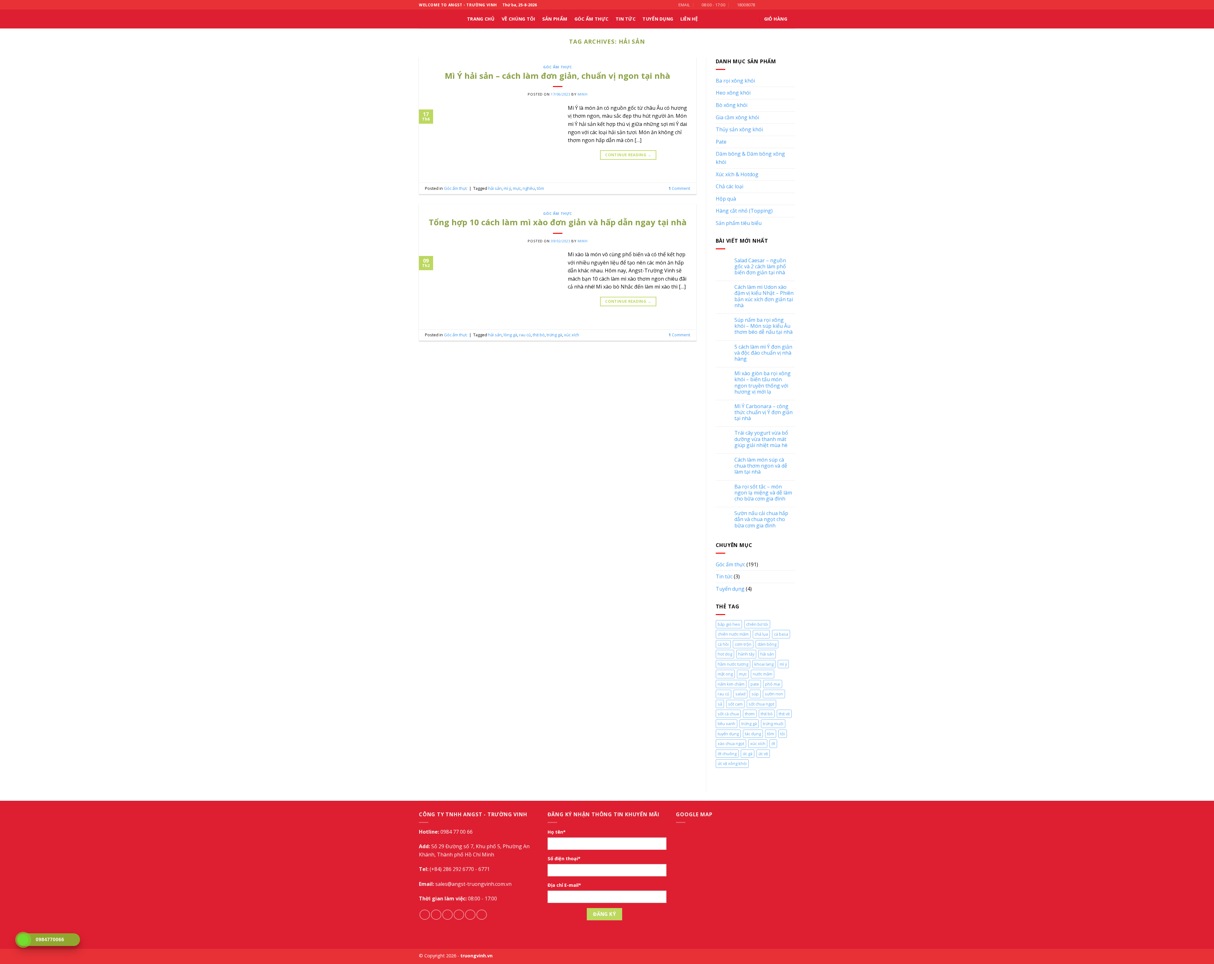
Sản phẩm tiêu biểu (739, 223)
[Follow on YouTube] (792, 5)
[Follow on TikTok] (774, 5)
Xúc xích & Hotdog (737, 174)
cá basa (781, 634)
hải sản (495, 188)
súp (755, 694)
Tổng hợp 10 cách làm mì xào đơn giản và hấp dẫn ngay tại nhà (558, 222)
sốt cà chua (728, 714)
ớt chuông (727, 753)
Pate (721, 141)
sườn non (774, 694)
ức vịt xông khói (732, 763)
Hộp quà (726, 198)
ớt (773, 743)
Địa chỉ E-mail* (564, 885)
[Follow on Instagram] (768, 5)
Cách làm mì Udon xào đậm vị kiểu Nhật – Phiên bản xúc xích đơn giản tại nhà (764, 296)
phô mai (772, 684)
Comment (679, 188)
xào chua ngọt (731, 743)
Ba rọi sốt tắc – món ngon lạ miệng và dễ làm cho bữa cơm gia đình (763, 493)
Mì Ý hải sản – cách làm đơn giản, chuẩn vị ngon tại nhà (557, 75)
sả (720, 704)
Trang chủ (481, 19)
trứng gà (554, 335)
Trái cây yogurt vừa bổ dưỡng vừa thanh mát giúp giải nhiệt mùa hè (761, 439)
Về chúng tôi (518, 19)
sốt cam (735, 704)
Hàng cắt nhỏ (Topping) (744, 210)
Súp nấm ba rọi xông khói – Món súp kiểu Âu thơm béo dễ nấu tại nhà (763, 326)
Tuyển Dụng (657, 19)
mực (517, 188)
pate (755, 684)
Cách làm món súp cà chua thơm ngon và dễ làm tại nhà (760, 466)
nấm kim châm (731, 684)
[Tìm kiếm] (754, 19)
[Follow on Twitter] (780, 5)
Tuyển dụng (730, 588)
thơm (750, 714)
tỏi (782, 734)
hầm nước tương (733, 664)
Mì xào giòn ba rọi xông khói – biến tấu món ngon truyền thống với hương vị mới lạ (762, 382)
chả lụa (761, 634)
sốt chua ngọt (761, 704)
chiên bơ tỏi (757, 624)
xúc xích (571, 335)
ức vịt (763, 753)
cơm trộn (743, 644)
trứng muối (773, 723)
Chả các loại (729, 186)
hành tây (746, 654)
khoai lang (764, 664)
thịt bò (539, 335)
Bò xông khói (731, 105)
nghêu (529, 188)
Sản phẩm (554, 19)
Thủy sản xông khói (739, 129)
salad (740, 694)
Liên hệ (689, 19)
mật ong (725, 674)
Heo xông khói (733, 92)
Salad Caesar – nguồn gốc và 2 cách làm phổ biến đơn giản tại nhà (760, 267)
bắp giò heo (729, 624)
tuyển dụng (728, 734)
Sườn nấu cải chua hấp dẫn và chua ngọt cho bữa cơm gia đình (761, 519)
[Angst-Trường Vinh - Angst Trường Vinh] (438, 18)
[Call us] (786, 5)
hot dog (725, 654)
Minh (582, 94)
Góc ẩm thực (591, 19)
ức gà (747, 753)
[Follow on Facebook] (761, 5)
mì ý (507, 188)
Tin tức (625, 19)
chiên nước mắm (733, 634)
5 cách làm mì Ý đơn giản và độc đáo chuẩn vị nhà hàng (763, 353)
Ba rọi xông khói (735, 80)
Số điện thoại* (564, 858)
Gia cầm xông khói (737, 117)
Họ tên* (557, 832)
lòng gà (510, 335)
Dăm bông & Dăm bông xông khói (750, 157)
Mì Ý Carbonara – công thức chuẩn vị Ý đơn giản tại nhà (763, 412)
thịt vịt (784, 714)
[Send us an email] (459, 915)
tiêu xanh (726, 723)
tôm (540, 188)
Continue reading (628, 155)
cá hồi (723, 644)
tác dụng (753, 734)
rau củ (525, 335)
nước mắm (762, 674)
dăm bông (766, 644)
